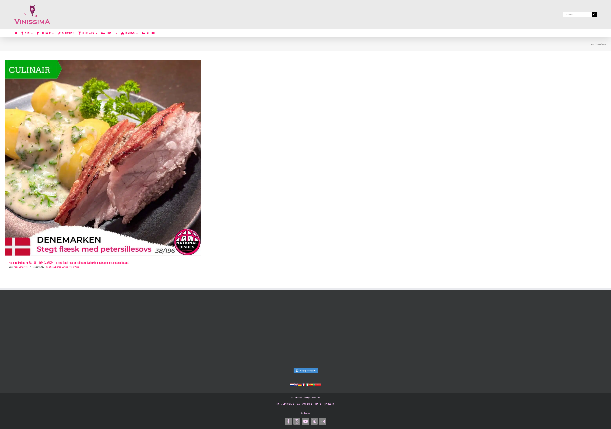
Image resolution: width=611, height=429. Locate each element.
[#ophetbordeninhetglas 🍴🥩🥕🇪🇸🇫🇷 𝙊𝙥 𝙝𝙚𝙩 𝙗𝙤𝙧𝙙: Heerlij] (184, 332)
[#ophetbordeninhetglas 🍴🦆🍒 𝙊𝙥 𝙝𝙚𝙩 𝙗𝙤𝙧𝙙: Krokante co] (305, 332)
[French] (304, 384)
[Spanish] (311, 384)
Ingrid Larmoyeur (21, 267)
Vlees (76, 267)
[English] (296, 384)
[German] (300, 384)
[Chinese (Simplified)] (319, 384)
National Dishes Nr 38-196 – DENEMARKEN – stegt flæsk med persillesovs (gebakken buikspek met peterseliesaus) (69, 262)
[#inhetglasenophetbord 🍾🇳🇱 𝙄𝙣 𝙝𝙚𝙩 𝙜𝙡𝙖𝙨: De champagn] (426, 332)
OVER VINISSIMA (285, 404)
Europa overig (68, 267)
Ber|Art (307, 413)
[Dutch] (292, 384)
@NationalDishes (53, 267)
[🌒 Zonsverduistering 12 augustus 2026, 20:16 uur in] (546, 332)
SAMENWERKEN (304, 404)
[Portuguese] (315, 384)
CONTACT (318, 404)
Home (592, 44)
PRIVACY (329, 404)
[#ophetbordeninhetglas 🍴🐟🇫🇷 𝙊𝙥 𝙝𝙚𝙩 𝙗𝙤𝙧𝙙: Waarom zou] (64, 332)
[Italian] (307, 384)
